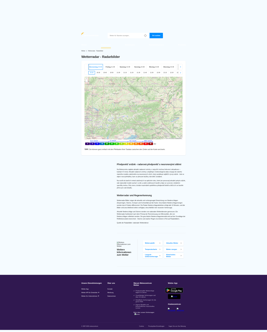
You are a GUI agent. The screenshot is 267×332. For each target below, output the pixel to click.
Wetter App (85, 289)
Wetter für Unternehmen (89, 296)
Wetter (84, 45)
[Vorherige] (86, 67)
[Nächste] (180, 67)
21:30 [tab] (138, 72)
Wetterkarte (130, 45)
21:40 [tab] (145, 72)
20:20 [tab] (91, 72)
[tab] (96, 66)
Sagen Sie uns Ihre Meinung (177, 326)
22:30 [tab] (178, 72)
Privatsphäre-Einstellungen (156, 326)
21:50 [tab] (151, 72)
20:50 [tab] (111, 72)
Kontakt (109, 289)
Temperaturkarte (151, 249)
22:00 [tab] (158, 72)
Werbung (110, 292)
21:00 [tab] (118, 72)
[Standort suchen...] (145, 35)
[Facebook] (172, 310)
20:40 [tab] (105, 72)
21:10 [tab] (125, 72)
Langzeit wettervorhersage (151, 255)
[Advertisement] (133, 14)
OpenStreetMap (170, 138)
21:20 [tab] (131, 72)
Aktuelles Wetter (172, 243)
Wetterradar (106, 45)
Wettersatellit (150, 243)
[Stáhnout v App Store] (174, 296)
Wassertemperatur (156, 45)
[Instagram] (181, 310)
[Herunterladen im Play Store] (174, 290)
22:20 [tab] (171, 72)
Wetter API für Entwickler (89, 292)
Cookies (141, 326)
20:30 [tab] (98, 72)
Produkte (182, 45)
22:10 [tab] (165, 72)
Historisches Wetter (170, 255)
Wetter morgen (171, 249)
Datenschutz (111, 296)
